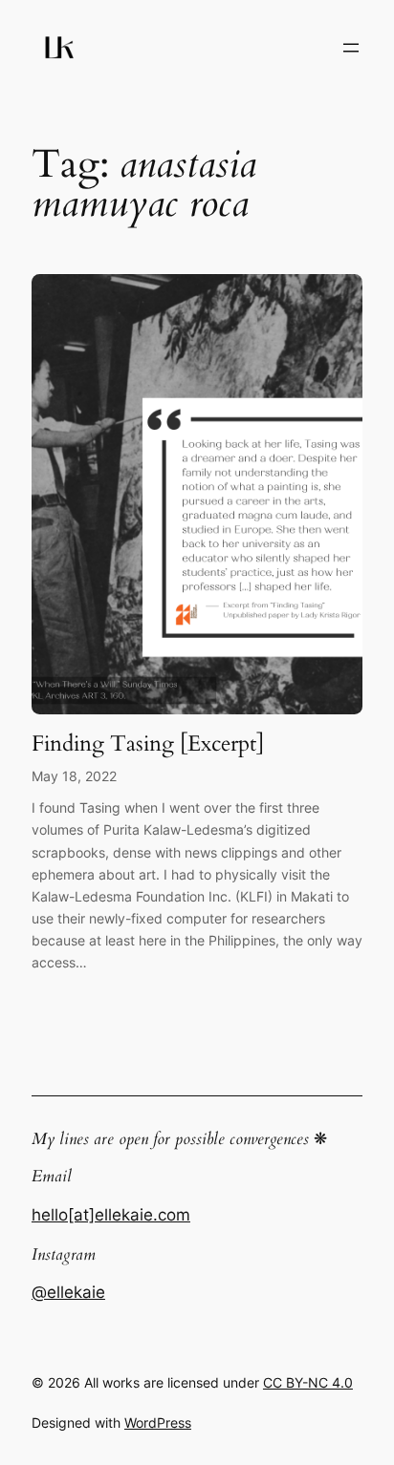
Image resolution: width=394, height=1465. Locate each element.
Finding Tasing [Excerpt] (148, 744)
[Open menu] (350, 47)
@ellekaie (68, 1292)
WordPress (157, 1422)
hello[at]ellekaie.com (111, 1214)
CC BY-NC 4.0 (308, 1382)
